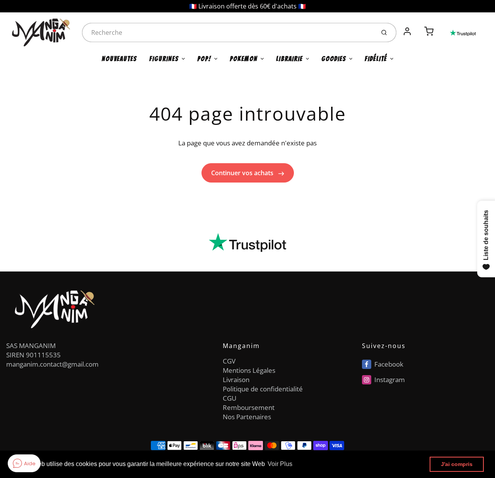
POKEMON (244, 58)
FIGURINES (164, 58)
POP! (204, 58)
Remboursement (249, 407)
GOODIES (333, 58)
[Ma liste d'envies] (418, 27)
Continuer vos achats (243, 173)
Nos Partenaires (247, 416)
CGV (229, 361)
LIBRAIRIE (289, 58)
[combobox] (228, 32)
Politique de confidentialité (263, 388)
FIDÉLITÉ (376, 58)
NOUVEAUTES (119, 58)
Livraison (236, 379)
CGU (229, 398)
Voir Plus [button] (280, 464)
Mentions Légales (249, 370)
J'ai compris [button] (457, 464)
